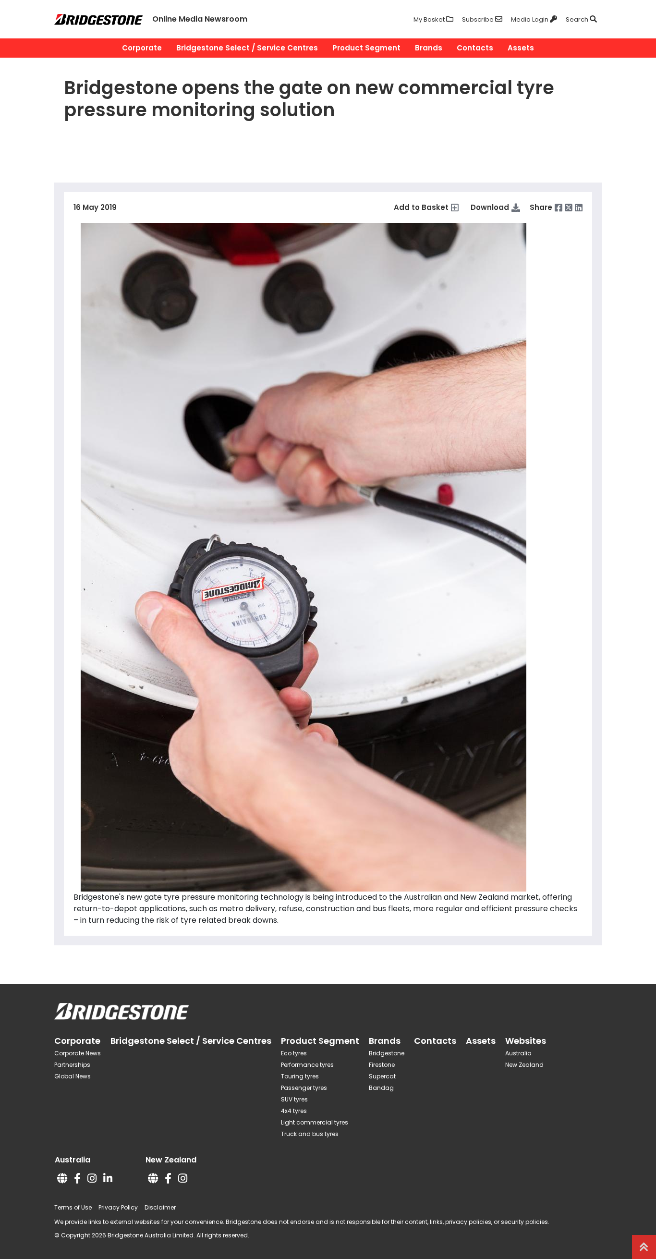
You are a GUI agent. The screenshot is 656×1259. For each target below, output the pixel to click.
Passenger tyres (304, 1088)
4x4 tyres (294, 1111)
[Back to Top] (644, 1247)
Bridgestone (386, 1053)
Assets (521, 48)
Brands (428, 48)
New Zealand (524, 1065)
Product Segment (366, 48)
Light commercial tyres (314, 1122)
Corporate (142, 48)
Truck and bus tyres (310, 1134)
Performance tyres (307, 1065)
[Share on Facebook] (558, 207)
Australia (518, 1053)
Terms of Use (73, 1207)
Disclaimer (160, 1207)
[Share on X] (568, 207)
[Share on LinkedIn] (579, 207)
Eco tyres (294, 1053)
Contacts (475, 48)
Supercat (382, 1076)
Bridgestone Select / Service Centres (247, 48)
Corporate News (77, 1053)
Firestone (382, 1065)
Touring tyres (300, 1076)
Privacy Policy (118, 1207)
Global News (72, 1076)
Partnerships (72, 1065)
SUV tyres (294, 1099)
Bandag (381, 1088)
